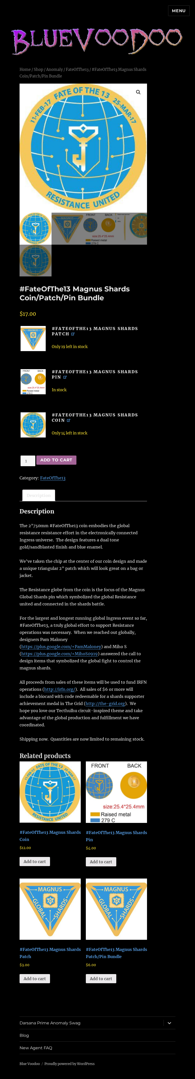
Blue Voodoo (30, 1064)
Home (25, 69)
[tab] (38, 495)
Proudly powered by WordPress (69, 1064)
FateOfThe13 (77, 69)
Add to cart (56, 460)
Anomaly (54, 69)
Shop (38, 69)
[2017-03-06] (33, 381)
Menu (179, 10)
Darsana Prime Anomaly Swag (50, 1023)
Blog (24, 1035)
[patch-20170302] (33, 338)
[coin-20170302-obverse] (33, 424)
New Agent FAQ (36, 1047)
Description (39, 495)
